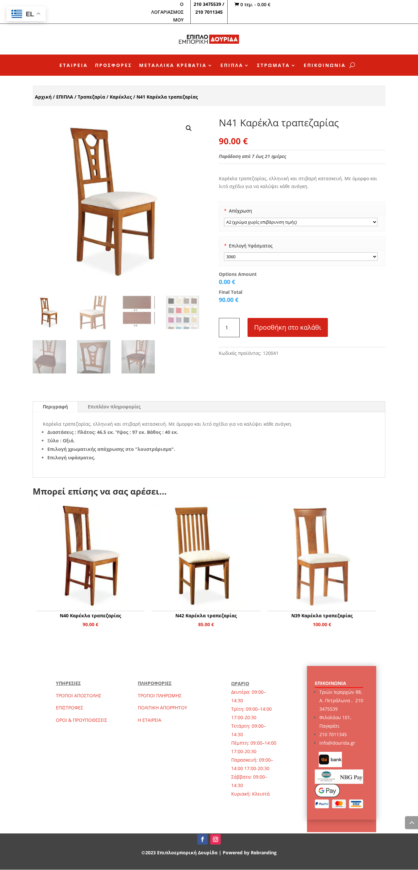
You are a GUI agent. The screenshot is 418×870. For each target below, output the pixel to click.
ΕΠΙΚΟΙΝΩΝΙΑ (325, 65)
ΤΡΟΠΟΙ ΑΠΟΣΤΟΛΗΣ (78, 695)
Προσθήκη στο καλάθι (287, 327)
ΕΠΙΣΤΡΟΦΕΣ (69, 707)
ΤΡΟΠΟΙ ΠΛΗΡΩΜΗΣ (160, 695)
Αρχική (43, 97)
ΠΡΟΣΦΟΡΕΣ (113, 65)
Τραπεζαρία (91, 97)
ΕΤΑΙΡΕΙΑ (73, 65)
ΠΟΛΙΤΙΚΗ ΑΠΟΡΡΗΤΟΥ (162, 707)
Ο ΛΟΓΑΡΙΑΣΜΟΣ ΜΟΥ (167, 12)
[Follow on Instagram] (215, 839)
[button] (189, 128)
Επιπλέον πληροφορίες (114, 406)
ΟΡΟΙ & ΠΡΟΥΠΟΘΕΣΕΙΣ (81, 720)
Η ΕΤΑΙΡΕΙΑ (149, 720)
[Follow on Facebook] (202, 839)
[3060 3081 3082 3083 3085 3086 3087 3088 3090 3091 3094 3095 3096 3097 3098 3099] (301, 256)
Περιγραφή (55, 406)
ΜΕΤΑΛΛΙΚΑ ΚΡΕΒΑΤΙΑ (173, 65)
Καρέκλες (121, 97)
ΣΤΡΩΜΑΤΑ (273, 65)
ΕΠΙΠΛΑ (231, 65)
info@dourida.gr (337, 743)
